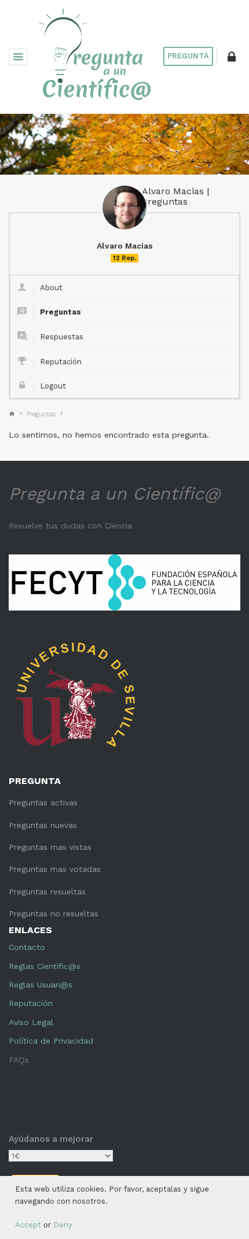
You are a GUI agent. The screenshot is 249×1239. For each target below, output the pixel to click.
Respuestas (61, 336)
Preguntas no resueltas (53, 913)
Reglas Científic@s (44, 966)
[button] (231, 56)
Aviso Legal (31, 1022)
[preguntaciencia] (95, 55)
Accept (28, 1224)
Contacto (27, 947)
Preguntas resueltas (47, 891)
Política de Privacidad (51, 1040)
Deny (62, 1224)
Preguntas (60, 312)
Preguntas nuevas (43, 825)
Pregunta (188, 55)
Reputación (61, 361)
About (51, 287)
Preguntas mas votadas (55, 869)
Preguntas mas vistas (50, 847)
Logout (53, 386)
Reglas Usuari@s (40, 984)
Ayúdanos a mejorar (51, 1139)
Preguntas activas (43, 802)
